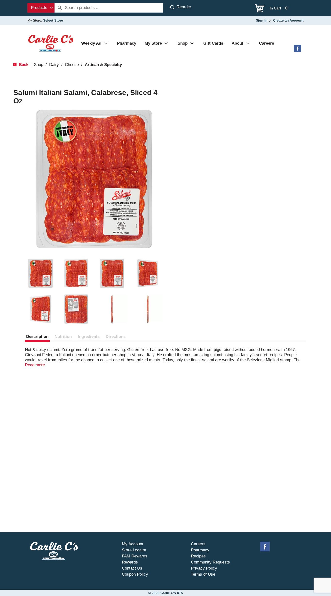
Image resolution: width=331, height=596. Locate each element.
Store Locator (134, 550)
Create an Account (288, 20)
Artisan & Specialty (103, 64)
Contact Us (132, 568)
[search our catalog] (60, 8)
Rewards (130, 562)
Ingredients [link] (89, 336)
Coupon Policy (135, 574)
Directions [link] (116, 336)
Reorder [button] (184, 7)
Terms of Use (203, 574)
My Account (132, 544)
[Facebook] (297, 50)
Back (23, 64)
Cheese (72, 64)
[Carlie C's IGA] (50, 43)
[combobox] (41, 8)
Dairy (54, 64)
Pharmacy (200, 550)
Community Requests (210, 562)
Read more (35, 365)
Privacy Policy (204, 568)
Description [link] (37, 336)
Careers (198, 544)
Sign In (262, 20)
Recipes (198, 556)
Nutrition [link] (63, 336)
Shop (38, 64)
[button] (40, 273)
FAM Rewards (134, 556)
